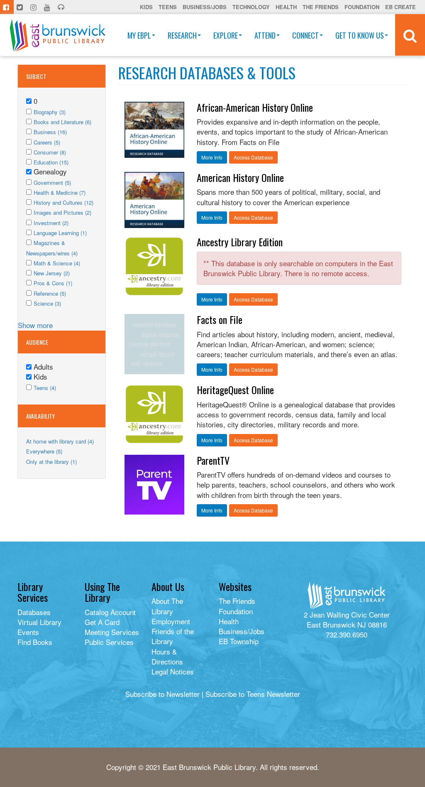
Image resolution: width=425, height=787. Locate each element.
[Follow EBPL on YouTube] (48, 7)
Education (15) (51, 162)
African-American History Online (255, 107)
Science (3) (47, 303)
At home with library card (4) (60, 441)
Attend (265, 35)
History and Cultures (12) (63, 202)
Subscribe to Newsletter (162, 694)
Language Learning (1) (60, 233)
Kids (146, 7)
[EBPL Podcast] (62, 7)
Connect (305, 35)
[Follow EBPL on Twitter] (20, 7)
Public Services (109, 642)
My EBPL (139, 35)
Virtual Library (39, 622)
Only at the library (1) (51, 462)
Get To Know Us (359, 35)
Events (28, 632)
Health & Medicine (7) (59, 192)
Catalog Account (110, 612)
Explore (225, 35)
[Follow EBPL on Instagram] (34, 7)
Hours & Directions (167, 656)
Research (182, 35)
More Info (211, 157)
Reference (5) (50, 293)
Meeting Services (112, 632)
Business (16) (50, 132)
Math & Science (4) (57, 263)
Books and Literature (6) (62, 122)
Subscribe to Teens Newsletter (252, 694)
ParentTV (213, 460)
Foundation (361, 7)
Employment (170, 621)
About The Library (167, 606)
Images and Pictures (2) (62, 212)
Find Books (34, 642)
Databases (34, 612)
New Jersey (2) (52, 273)
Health (286, 7)
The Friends (321, 7)
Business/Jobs (205, 7)
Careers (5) (47, 142)
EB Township (239, 641)
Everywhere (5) (44, 451)
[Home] (57, 35)
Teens (168, 7)
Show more (35, 325)
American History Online (240, 177)
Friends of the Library (172, 636)
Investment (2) (51, 223)
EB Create (400, 7)
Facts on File (219, 319)
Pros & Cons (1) (53, 283)
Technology (251, 7)
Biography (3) (50, 112)
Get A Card (102, 622)
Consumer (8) (50, 152)
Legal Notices (172, 671)
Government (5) (52, 182)
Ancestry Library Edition (240, 241)
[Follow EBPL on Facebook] (7, 7)
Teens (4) (45, 388)
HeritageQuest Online (235, 389)
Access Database (253, 157)
